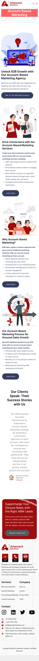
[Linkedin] (13, 612)
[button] (8, 450)
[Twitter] (22, 612)
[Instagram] (4, 612)
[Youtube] (31, 612)
